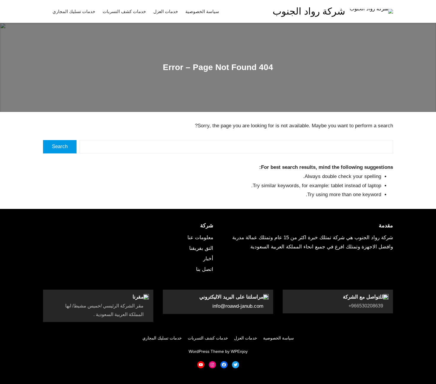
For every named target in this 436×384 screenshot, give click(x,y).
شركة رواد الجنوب (309, 11)
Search (60, 146)
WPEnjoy (239, 351)
